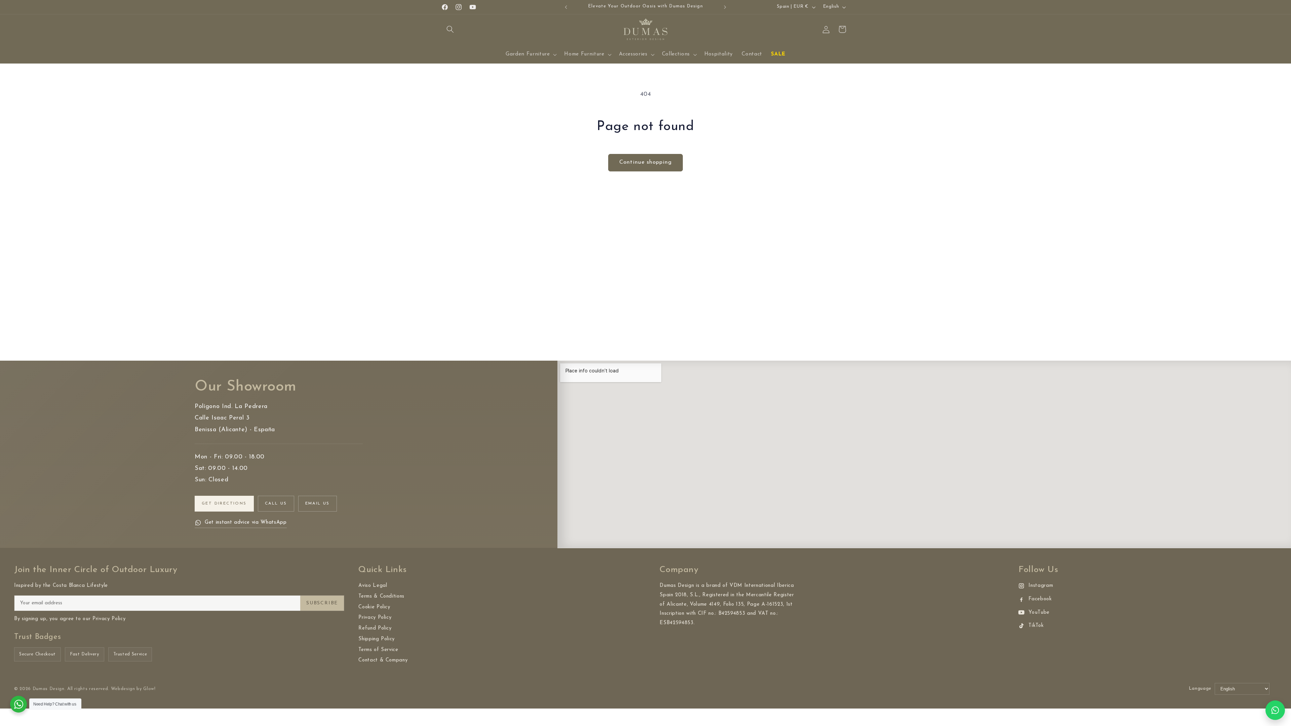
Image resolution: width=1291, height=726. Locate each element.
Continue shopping (645, 162)
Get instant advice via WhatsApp (245, 522)
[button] (450, 29)
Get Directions (224, 503)
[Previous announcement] (566, 7)
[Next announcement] (725, 7)
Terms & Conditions (381, 596)
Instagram (1040, 585)
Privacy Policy (374, 617)
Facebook (1040, 599)
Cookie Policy (374, 607)
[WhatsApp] (1275, 710)
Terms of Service (378, 649)
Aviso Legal (372, 585)
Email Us (317, 503)
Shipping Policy (376, 639)
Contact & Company (382, 660)
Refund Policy (375, 628)
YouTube (1039, 612)
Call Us (276, 503)
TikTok (1036, 625)
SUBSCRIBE (322, 603)
